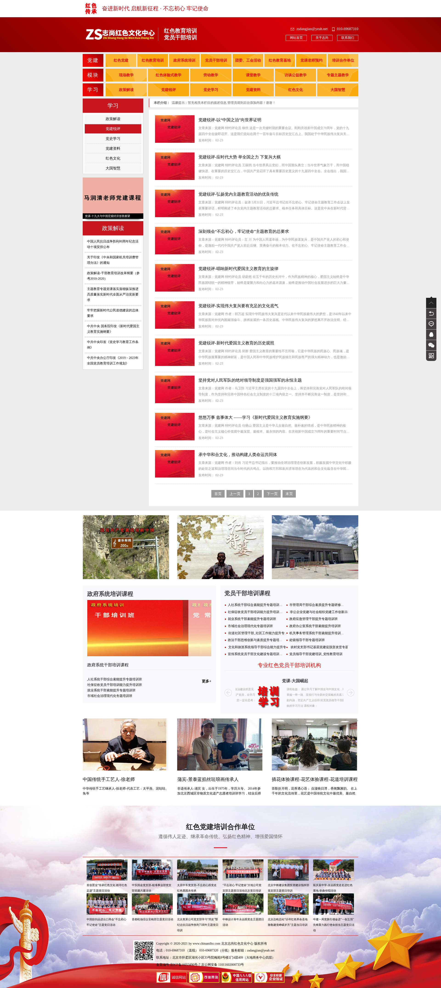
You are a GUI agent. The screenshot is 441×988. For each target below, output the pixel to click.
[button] (228, 692)
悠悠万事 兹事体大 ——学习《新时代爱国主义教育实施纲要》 (255, 417)
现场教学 (126, 75)
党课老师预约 (311, 60)
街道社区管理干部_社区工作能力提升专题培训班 (262, 633)
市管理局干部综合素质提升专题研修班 (316, 605)
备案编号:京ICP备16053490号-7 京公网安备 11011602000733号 (200, 964)
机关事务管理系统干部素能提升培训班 (316, 633)
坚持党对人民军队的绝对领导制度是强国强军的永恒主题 (250, 380)
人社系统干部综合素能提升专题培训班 (114, 679)
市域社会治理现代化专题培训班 (109, 696)
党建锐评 (168, 90)
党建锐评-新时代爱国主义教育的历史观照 (236, 343)
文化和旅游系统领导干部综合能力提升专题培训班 (263, 647)
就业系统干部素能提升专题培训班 (111, 690)
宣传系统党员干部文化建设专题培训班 (255, 654)
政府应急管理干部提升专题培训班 (313, 619)
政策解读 (126, 90)
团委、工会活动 (248, 60)
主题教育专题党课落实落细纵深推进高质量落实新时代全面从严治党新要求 (113, 294)
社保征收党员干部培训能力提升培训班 (114, 685)
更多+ (206, 681)
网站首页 (296, 37)
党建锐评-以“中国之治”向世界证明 (229, 120)
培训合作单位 (343, 60)
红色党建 (121, 60)
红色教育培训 (153, 60)
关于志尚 (322, 37)
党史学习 (211, 90)
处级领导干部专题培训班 (307, 640)
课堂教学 (253, 75)
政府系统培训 (184, 60)
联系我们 (347, 37)
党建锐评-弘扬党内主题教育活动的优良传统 (238, 194)
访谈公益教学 (296, 75)
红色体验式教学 (168, 75)
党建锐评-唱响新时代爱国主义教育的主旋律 (238, 268)
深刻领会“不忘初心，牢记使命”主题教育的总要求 (243, 231)
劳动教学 (211, 75)
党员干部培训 (216, 60)
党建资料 (253, 90)
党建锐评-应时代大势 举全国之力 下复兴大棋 (239, 157)
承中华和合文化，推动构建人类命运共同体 (237, 454)
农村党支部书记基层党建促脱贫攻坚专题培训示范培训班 (331, 647)
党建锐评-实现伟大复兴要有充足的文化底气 (238, 306)
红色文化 (295, 90)
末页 (289, 494)
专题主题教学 (338, 75)
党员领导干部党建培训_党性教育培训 (315, 654)
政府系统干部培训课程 (108, 665)
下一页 (272, 494)
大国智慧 (338, 90)
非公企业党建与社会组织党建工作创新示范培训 (323, 612)
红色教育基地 (280, 60)
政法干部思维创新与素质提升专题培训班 (257, 640)
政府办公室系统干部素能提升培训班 (315, 626)
